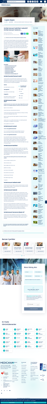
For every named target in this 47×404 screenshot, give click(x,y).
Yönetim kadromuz (24, 370)
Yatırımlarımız (23, 368)
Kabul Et (35, 402)
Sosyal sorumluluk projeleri (24, 376)
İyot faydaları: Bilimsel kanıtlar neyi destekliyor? (40, 205)
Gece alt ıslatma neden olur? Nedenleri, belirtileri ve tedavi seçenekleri (40, 62)
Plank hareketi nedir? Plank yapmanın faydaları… (40, 69)
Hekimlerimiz (14, 371)
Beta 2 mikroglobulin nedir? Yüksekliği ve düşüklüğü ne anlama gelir (40, 33)
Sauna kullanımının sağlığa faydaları (40, 132)
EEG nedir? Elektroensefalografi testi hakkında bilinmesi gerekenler (42, 120)
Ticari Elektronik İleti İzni (34, 378)
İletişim (13, 381)
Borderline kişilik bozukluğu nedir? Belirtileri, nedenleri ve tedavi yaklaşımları (40, 157)
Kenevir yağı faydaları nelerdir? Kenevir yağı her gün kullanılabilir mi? (40, 88)
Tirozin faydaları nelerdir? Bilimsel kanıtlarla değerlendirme (41, 101)
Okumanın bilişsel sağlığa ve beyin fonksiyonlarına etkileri (41, 114)
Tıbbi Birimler (14, 368)
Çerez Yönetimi (33, 379)
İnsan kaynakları (23, 365)
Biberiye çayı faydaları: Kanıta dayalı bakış (40, 95)
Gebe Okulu (23, 379)
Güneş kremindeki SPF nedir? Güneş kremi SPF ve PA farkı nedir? (40, 40)
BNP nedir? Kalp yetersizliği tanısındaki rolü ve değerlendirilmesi (41, 171)
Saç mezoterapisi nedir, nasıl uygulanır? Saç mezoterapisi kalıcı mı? (40, 186)
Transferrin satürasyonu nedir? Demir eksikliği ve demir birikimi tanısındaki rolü (40, 126)
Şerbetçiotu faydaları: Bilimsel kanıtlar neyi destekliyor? (40, 222)
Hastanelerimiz (14, 366)
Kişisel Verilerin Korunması (33, 370)
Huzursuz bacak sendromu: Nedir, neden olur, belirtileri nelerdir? (18, 248)
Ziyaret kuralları (23, 373)
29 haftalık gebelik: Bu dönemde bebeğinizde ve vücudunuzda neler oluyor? (40, 80)
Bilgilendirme (30, 296)
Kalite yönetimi (23, 377)
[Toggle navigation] (45, 5)
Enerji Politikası (23, 382)
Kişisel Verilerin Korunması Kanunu (32, 295)
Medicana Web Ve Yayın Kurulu (34, 376)
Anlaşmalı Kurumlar (15, 370)
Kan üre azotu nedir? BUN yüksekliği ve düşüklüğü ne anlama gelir (40, 55)
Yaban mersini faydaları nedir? (40, 193)
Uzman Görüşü (14, 378)
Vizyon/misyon (23, 366)
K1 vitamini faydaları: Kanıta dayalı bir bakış (40, 217)
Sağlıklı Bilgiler (14, 375)
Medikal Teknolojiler (15, 376)
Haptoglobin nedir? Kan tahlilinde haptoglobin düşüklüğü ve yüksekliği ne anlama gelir (40, 47)
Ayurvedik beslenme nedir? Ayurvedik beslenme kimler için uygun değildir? (40, 178)
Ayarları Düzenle (12, 402)
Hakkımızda (14, 365)
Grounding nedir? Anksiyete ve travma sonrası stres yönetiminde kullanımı (40, 148)
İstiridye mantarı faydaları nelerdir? (40, 74)
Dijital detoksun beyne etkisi (40, 142)
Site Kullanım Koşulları (34, 366)
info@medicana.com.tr (7, 380)
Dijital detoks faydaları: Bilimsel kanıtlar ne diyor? (40, 211)
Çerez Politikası (33, 400)
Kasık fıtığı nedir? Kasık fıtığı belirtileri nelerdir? (29, 248)
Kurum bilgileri (23, 371)
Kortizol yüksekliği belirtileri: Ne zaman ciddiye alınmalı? (40, 165)
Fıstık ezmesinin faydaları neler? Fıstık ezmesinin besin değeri (6, 248)
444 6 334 (5, 377)
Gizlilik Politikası (33, 373)
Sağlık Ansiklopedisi (15, 373)
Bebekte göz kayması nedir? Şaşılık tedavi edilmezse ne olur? (40, 199)
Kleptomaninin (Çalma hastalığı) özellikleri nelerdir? (39, 248)
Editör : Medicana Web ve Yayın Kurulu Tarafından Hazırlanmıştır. (11, 34)
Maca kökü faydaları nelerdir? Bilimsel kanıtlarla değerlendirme (41, 108)
